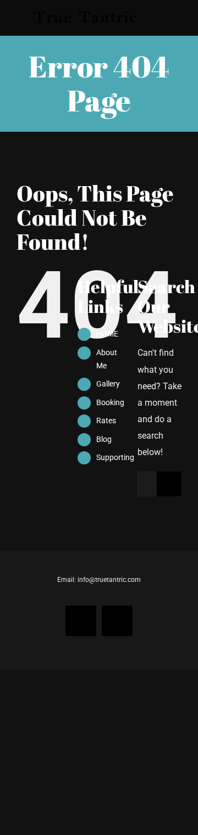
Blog (104, 439)
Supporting (115, 457)
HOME (107, 333)
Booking (110, 402)
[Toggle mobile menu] (177, 18)
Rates (106, 420)
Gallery (108, 383)
